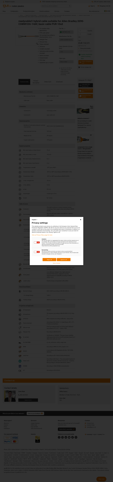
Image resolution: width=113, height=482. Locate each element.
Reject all (49, 259)
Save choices (56, 263)
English (34, 219)
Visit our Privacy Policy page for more (42, 235)
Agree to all (64, 259)
